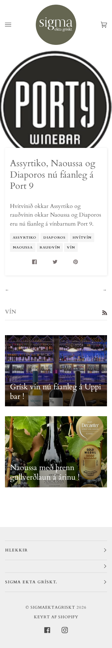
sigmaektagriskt (52, 607)
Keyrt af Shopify (56, 617)
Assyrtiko (24, 237)
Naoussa (23, 247)
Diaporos (54, 237)
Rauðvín (50, 247)
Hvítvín (81, 237)
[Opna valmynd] (14, 25)
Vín (71, 247)
